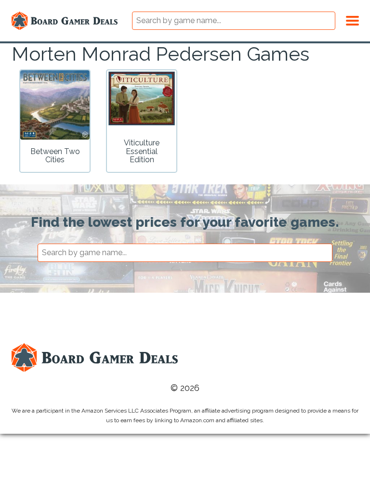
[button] (352, 19)
